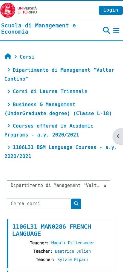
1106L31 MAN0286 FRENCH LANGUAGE (51, 230)
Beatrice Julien (73, 251)
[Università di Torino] (18, 10)
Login (110, 10)
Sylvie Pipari (72, 260)
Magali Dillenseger (72, 243)
